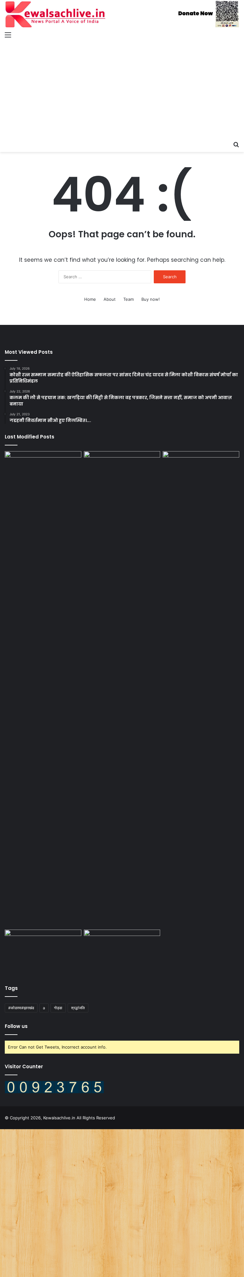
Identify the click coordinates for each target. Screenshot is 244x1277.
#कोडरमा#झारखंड (21, 1007)
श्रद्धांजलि (78, 1007)
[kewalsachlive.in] (122, 14)
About (110, 299)
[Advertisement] (122, 90)
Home (90, 299)
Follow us (16, 1026)
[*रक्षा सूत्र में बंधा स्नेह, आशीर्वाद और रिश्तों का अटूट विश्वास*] (43, 951)
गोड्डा (58, 1007)
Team (128, 299)
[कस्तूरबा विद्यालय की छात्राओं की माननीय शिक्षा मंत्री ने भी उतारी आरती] (201, 472)
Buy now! (150, 299)
